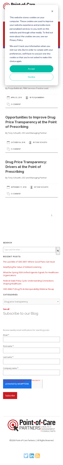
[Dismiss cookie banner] (52, 12)
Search (7, 243)
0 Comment (16, 104)
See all (6, 309)
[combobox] (29, 249)
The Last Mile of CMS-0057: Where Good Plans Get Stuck (29, 261)
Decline (31, 77)
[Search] (58, 251)
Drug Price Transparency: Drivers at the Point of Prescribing (26, 167)
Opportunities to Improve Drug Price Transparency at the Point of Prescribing (31, 122)
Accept (31, 68)
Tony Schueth (41, 142)
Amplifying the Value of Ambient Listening (22, 267)
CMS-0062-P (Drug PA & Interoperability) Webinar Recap (28, 289)
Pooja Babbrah (38, 98)
